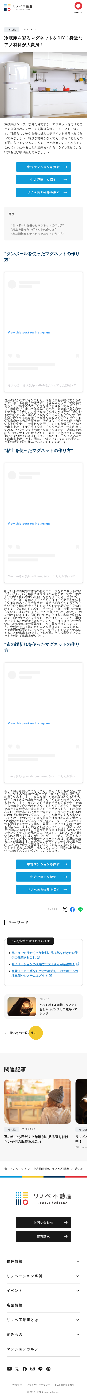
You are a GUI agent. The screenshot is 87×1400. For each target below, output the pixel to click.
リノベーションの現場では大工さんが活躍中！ (43, 964)
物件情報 (15, 1261)
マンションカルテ (23, 1349)
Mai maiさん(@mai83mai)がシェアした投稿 (38, 576)
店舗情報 (15, 1305)
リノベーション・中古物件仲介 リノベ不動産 (39, 1169)
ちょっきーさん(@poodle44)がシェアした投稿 (39, 385)
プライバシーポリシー (38, 1384)
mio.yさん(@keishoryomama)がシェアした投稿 (40, 776)
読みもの (81, 1169)
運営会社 (17, 1384)
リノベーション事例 (25, 1276)
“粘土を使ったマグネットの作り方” (33, 229)
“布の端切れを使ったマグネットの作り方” (37, 233)
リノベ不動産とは (23, 1320)
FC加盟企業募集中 (65, 1384)
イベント (15, 1290)
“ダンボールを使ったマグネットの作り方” (37, 225)
